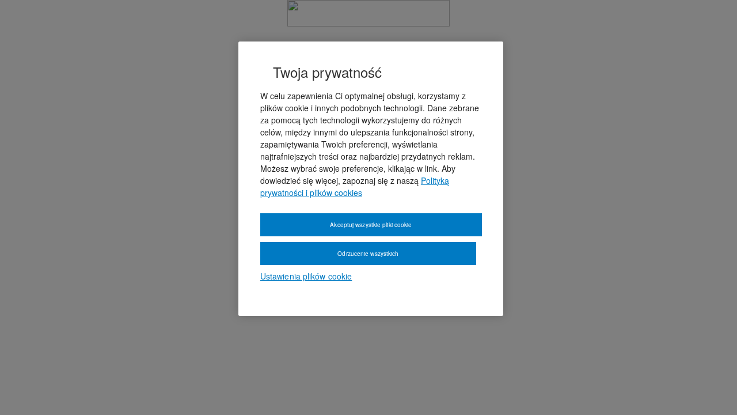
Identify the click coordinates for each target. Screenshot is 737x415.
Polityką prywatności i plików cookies (354, 186)
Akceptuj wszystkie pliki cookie (371, 225)
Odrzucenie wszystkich (367, 254)
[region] (370, 179)
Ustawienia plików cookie (306, 276)
